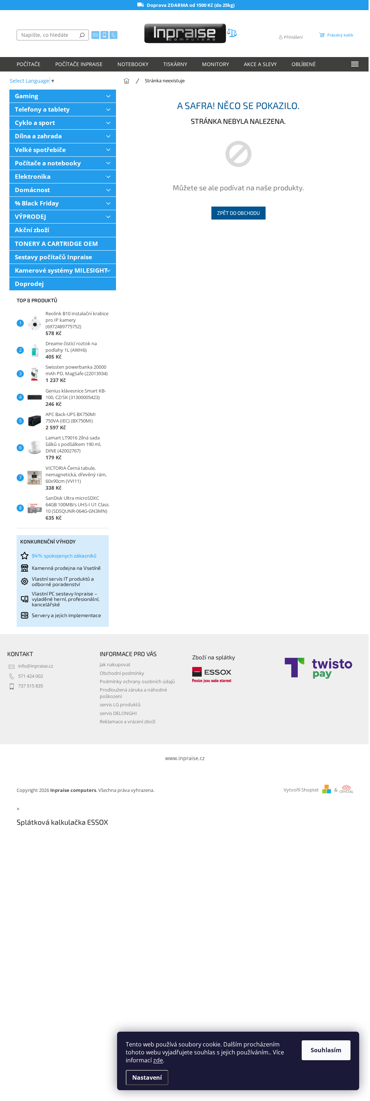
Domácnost (32, 190)
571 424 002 (30, 676)
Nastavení (147, 1078)
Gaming (26, 96)
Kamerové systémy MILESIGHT (61, 270)
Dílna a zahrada (38, 136)
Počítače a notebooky (48, 163)
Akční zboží (32, 230)
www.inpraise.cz (185, 758)
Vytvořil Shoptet (301, 790)
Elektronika (33, 176)
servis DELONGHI (118, 713)
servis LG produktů (120, 705)
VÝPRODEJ (30, 216)
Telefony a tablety (42, 109)
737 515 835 (30, 686)
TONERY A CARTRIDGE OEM (56, 243)
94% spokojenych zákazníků (64, 555)
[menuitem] (28, 64)
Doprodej (29, 283)
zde (158, 1060)
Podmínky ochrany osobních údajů (137, 682)
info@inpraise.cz (35, 666)
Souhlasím (326, 1050)
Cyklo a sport (35, 122)
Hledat (82, 35)
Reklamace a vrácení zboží (127, 722)
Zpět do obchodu (238, 213)
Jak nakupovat (115, 665)
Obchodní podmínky (122, 673)
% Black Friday (37, 203)
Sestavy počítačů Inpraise (53, 257)
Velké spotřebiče (40, 150)
